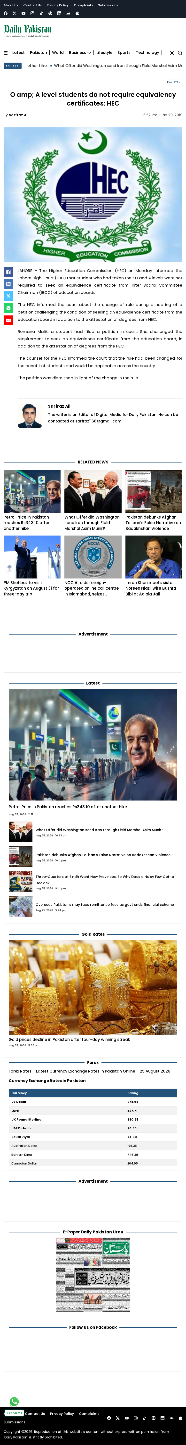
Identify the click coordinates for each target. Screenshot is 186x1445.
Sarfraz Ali (19, 115)
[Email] (8, 320)
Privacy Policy (58, 5)
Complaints (83, 5)
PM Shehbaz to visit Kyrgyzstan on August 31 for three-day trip (31, 588)
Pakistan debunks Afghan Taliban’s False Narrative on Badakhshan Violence (153, 522)
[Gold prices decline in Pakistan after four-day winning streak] (93, 987)
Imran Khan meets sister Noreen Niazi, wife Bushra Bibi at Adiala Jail (150, 588)
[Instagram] (32, 13)
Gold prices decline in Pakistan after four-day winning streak (69, 1039)
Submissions (108, 5)
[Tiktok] (41, 13)
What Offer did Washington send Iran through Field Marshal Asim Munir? (87, 65)
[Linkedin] (59, 13)
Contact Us (32, 5)
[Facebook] (6, 13)
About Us (11, 5)
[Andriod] (68, 13)
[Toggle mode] (172, 53)
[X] (8, 296)
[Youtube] (23, 13)
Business (77, 52)
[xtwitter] (14, 13)
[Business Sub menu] (89, 53)
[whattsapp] (14, 1401)
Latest (18, 52)
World (58, 52)
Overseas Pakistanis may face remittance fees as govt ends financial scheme (105, 904)
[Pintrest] (50, 13)
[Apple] (77, 13)
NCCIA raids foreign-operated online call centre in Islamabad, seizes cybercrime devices (91, 591)
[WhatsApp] (8, 308)
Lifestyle (104, 52)
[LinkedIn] (8, 284)
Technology (147, 52)
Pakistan (38, 52)
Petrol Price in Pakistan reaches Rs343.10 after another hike (27, 522)
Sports (124, 52)
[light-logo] (29, 31)
